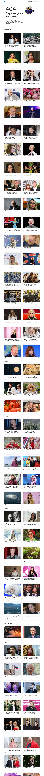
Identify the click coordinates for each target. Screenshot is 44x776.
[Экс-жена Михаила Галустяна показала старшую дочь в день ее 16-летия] (31, 519)
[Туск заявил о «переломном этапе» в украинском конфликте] (12, 354)
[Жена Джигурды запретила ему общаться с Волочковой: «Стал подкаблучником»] (31, 409)
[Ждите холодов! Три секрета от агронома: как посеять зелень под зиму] (31, 556)
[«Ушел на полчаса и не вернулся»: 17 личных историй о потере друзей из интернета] (12, 574)
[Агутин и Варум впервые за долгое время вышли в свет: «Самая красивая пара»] (31, 703)
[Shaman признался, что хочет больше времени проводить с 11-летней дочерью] (12, 96)
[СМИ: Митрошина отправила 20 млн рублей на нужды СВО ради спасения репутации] (12, 317)
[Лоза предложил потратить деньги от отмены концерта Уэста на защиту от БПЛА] (31, 758)
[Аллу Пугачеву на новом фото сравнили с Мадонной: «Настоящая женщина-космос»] (31, 390)
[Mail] (4, 1)
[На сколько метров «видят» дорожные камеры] (31, 666)
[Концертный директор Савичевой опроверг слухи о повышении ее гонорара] (31, 354)
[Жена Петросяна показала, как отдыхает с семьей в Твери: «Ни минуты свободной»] (31, 537)
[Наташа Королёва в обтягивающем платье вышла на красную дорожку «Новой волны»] (31, 60)
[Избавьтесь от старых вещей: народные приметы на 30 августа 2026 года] (12, 298)
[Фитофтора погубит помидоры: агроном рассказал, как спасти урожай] (12, 409)
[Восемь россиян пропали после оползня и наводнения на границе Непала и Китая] (12, 666)
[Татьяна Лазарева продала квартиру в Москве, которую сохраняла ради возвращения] (31, 151)
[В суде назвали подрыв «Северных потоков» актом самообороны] (12, 501)
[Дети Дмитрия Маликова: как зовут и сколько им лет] (12, 151)
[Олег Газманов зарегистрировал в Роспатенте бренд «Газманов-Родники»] (12, 758)
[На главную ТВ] (5, 1)
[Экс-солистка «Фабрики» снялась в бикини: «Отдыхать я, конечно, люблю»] (31, 501)
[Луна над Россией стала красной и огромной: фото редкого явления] (12, 372)
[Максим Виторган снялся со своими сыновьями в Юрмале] (12, 648)
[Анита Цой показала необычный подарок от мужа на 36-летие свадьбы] (31, 188)
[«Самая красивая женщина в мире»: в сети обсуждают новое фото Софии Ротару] (31, 445)
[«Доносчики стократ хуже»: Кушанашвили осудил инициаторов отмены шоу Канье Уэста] (12, 133)
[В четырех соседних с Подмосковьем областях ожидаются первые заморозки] (31, 298)
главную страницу (18, 24)
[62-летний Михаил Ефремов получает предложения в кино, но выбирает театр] (12, 556)
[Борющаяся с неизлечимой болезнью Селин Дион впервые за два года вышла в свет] (31, 629)
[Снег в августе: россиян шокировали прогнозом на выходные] (31, 427)
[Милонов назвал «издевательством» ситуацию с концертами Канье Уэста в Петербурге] (31, 243)
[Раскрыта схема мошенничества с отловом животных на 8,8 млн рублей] (12, 629)
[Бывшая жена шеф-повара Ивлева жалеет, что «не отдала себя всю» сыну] (12, 207)
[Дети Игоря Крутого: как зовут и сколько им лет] (12, 115)
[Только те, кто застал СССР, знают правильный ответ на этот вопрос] (12, 280)
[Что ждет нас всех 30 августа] (31, 721)
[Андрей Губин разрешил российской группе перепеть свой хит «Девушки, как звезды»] (12, 703)
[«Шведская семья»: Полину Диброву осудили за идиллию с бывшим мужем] (31, 464)
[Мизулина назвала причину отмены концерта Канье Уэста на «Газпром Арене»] (12, 335)
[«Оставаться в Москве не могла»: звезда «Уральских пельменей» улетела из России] (31, 262)
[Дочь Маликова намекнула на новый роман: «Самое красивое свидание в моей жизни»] (12, 390)
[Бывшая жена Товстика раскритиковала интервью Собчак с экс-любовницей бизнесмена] (12, 170)
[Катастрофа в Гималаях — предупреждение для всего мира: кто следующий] (31, 41)
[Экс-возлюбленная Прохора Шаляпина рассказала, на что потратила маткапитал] (12, 60)
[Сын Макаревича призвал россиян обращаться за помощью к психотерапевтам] (31, 78)
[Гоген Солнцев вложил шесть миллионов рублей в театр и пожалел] (12, 188)
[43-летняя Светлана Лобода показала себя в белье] (31, 207)
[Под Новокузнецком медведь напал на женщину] (31, 280)
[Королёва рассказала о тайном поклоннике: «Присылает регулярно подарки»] (31, 574)
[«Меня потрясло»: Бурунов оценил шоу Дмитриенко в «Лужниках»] (31, 684)
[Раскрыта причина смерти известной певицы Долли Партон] (12, 225)
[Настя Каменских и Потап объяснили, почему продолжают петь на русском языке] (12, 721)
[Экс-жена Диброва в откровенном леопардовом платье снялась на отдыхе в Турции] (31, 648)
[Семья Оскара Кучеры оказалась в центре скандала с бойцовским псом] (12, 78)
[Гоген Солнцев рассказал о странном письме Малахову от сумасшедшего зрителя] (31, 170)
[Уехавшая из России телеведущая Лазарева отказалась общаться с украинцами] (12, 537)
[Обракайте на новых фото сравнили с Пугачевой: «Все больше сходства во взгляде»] (12, 519)
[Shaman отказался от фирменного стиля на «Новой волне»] (31, 115)
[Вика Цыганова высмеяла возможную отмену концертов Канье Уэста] (12, 243)
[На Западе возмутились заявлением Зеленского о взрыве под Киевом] (31, 225)
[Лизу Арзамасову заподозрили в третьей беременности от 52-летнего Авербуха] (31, 739)
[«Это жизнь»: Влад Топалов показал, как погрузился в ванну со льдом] (31, 482)
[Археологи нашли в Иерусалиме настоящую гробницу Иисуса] (31, 372)
